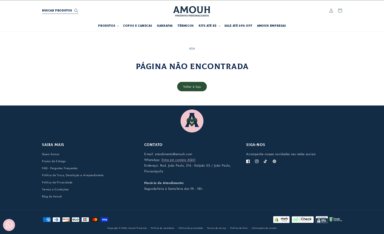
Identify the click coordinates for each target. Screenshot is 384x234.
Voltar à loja (192, 86)
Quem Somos (50, 154)
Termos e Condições (55, 189)
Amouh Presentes (137, 228)
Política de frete (239, 227)
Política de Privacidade (57, 182)
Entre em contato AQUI (179, 159)
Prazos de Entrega (54, 161)
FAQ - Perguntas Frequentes (60, 168)
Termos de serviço (216, 227)
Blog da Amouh (52, 196)
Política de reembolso (162, 227)
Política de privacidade (191, 227)
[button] (60, 10)
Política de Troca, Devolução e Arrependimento (73, 175)
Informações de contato (264, 227)
